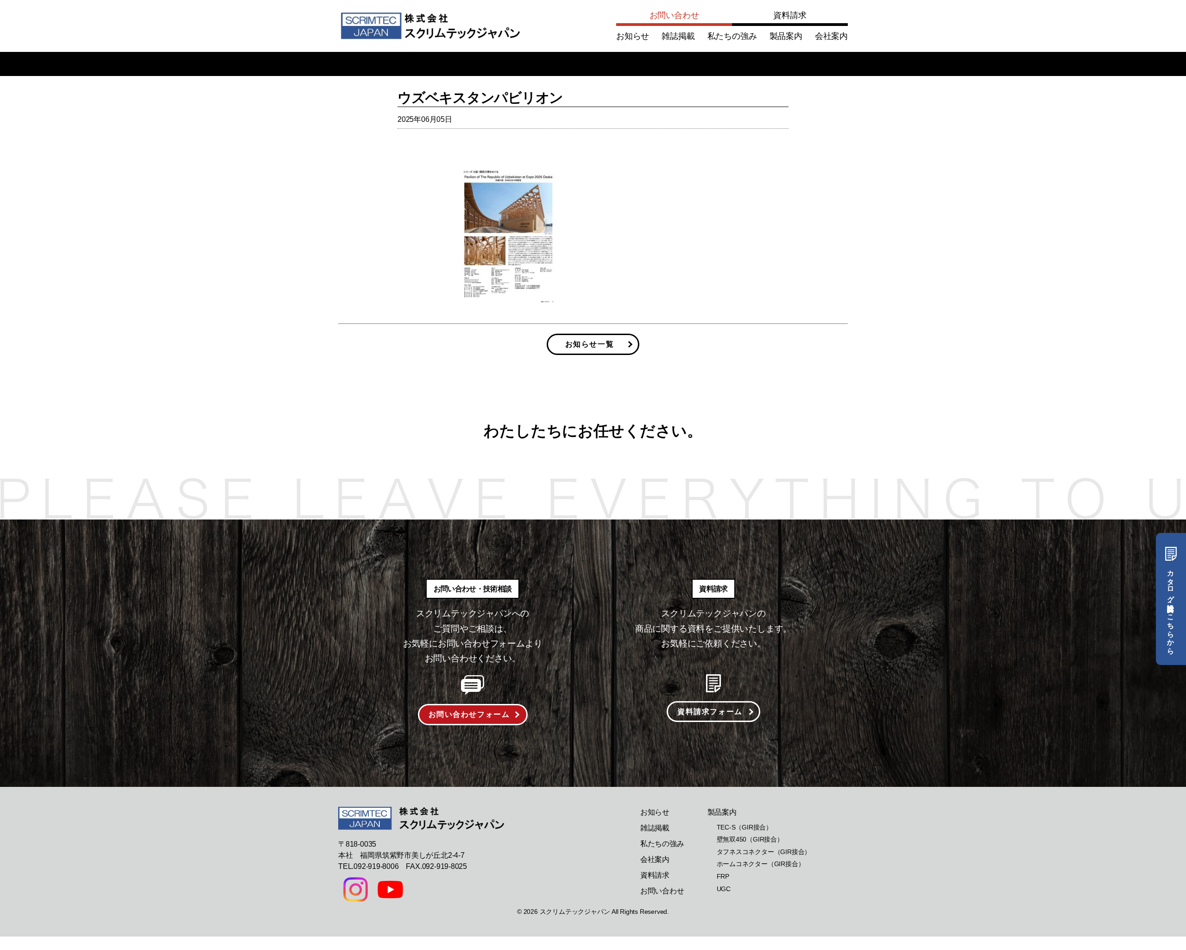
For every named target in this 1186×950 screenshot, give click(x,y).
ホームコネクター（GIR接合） (761, 864)
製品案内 (786, 36)
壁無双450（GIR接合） (750, 839)
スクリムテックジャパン (575, 911)
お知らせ (632, 36)
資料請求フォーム (710, 712)
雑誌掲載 (678, 36)
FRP (723, 876)
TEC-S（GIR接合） (744, 827)
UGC (724, 889)
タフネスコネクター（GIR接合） (764, 851)
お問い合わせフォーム (469, 714)
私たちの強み (732, 36)
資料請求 (789, 15)
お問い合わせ (674, 15)
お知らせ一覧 (589, 344)
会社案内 (831, 36)
